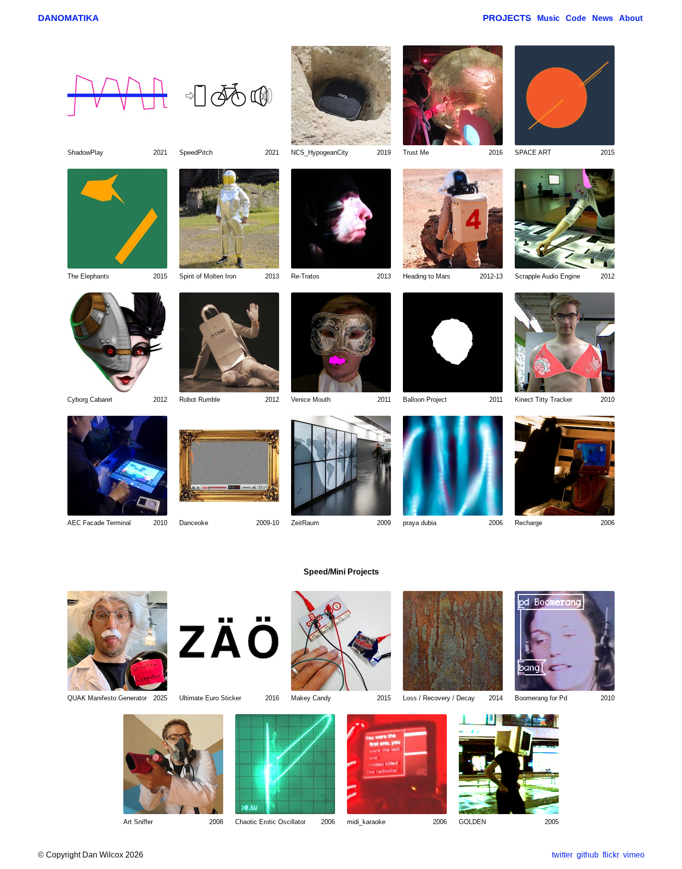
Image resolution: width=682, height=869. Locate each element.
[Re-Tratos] (341, 219)
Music (548, 18)
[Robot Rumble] (229, 342)
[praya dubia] (453, 466)
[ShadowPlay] (117, 95)
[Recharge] (565, 466)
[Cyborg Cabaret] (117, 342)
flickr (611, 855)
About (631, 18)
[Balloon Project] (453, 342)
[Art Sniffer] (173, 764)
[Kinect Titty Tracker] (565, 342)
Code (576, 18)
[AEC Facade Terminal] (117, 466)
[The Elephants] (117, 219)
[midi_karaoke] (397, 764)
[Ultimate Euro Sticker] (229, 641)
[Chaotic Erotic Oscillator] (285, 764)
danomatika (68, 18)
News (602, 18)
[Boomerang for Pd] (565, 641)
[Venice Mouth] (341, 342)
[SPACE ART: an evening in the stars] (565, 95)
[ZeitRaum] (341, 466)
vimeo (634, 855)
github (588, 855)
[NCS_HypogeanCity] (341, 95)
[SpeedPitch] (229, 95)
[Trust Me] (453, 95)
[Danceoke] (229, 466)
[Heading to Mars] (453, 219)
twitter (562, 855)
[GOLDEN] (509, 764)
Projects (507, 18)
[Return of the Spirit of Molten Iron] (229, 219)
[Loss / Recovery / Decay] (453, 641)
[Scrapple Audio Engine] (565, 219)
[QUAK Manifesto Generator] (117, 641)
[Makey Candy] (341, 641)
